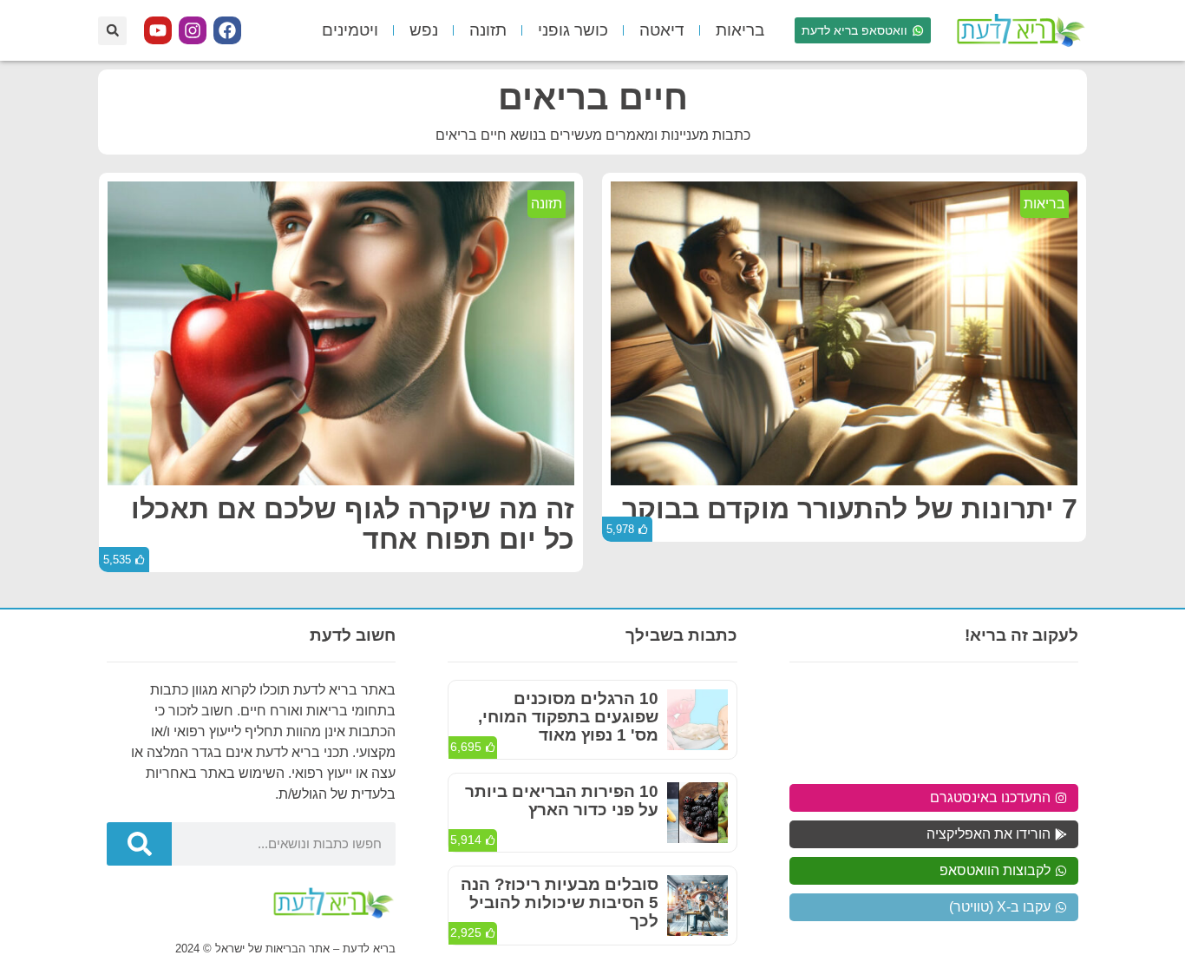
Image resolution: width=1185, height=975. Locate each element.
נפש (423, 30)
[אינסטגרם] (192, 30)
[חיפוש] (139, 844)
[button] (112, 30)
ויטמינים (350, 30)
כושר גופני (573, 30)
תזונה (488, 30)
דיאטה (661, 30)
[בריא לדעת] (1017, 30)
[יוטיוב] (158, 30)
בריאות (740, 30)
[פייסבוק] (227, 30)
